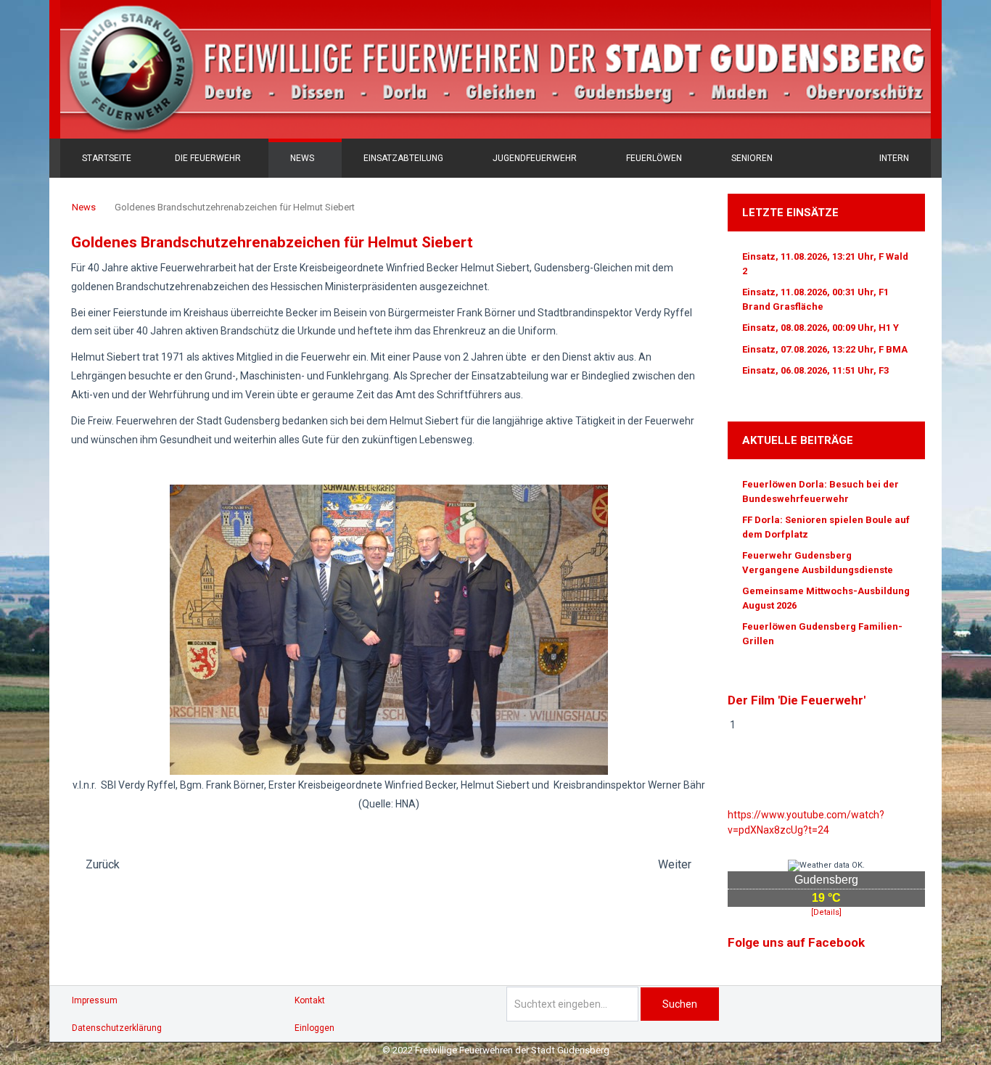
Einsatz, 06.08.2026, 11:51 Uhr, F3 (815, 370)
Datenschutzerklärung (117, 1028)
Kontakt (310, 1000)
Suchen (679, 1004)
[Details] (826, 912)
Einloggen (314, 1028)
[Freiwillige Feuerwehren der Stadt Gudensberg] (495, 69)
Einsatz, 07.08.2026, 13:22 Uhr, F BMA (825, 349)
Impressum (95, 1000)
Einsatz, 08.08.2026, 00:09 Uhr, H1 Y (820, 327)
